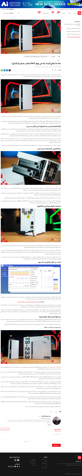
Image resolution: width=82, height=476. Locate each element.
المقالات (53, 56)
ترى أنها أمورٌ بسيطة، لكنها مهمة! (73, 37)
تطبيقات (57, 13)
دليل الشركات (33, 463)
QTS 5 (45, 386)
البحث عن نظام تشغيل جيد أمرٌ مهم (73, 34)
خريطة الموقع (44, 463)
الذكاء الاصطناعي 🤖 (74, 9)
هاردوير (58, 60)
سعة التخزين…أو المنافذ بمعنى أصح (73, 28)
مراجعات (63, 13)
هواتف (46, 465)
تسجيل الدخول (6, 13)
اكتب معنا (33, 465)
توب (52, 13)
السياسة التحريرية (44, 467)
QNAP (56, 412)
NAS (51, 412)
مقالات (69, 13)
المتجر (39, 13)
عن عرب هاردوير (44, 459)
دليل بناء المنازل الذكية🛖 (65, 9)
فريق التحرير (33, 459)
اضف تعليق (56, 445)
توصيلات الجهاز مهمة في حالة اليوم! (73, 31)
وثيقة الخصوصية (32, 461)
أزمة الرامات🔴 (51, 9)
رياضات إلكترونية (46, 13)
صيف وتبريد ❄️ (57, 9)
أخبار (74, 13)
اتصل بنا (45, 461)
